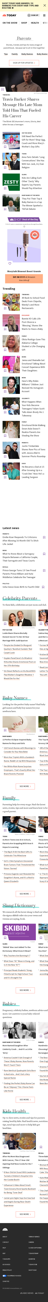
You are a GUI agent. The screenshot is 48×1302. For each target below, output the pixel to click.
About (5, 1237)
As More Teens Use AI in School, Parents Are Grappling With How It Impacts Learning (18, 844)
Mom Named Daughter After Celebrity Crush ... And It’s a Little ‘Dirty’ (17, 1049)
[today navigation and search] (44, 15)
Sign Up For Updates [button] (23, 63)
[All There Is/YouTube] (24, 80)
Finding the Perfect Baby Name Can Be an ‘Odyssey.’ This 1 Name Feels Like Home (19, 1087)
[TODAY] (19, 932)
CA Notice (6, 1281)
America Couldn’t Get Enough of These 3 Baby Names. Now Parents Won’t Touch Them (19, 1061)
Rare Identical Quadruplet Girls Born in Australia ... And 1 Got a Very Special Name (20, 1074)
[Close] (44, 5)
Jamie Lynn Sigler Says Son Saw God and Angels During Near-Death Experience (19, 1202)
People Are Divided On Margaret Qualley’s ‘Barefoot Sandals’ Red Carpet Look (18, 649)
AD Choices (6, 1265)
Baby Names (27, 54)
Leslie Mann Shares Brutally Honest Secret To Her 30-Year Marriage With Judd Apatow (16, 637)
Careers (31, 1242)
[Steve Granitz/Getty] (19, 618)
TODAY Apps (6, 1259)
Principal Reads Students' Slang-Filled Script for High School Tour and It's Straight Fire (18, 974)
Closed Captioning (35, 1248)
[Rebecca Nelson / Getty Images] (19, 824)
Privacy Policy (7, 1270)
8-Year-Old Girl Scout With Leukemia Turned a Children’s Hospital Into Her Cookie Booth (19, 1176)
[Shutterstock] (19, 724)
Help (4, 1248)
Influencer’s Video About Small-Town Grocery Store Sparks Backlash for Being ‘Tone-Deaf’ (20, 1189)
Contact (6, 1242)
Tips (6, 54)
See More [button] (24, 786)
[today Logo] (5, 1229)
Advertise (32, 1259)
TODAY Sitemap (33, 1253)
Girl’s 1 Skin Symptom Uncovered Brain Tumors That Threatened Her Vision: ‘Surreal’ (19, 865)
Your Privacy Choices (14, 1276)
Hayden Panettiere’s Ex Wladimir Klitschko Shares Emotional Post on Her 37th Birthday (20, 662)
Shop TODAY (32, 1270)
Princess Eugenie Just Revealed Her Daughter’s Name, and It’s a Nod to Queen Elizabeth (19, 878)
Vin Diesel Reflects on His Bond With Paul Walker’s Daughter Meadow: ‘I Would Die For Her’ (19, 675)
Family (15, 54)
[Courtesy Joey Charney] (19, 1141)
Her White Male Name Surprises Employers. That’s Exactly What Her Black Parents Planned (19, 770)
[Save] (5, 147)
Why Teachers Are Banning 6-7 (17, 955)
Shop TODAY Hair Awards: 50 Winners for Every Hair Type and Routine (20, 5)
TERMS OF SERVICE (34, 1237)
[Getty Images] (19, 1030)
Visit (4, 1253)
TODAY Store (33, 1265)
